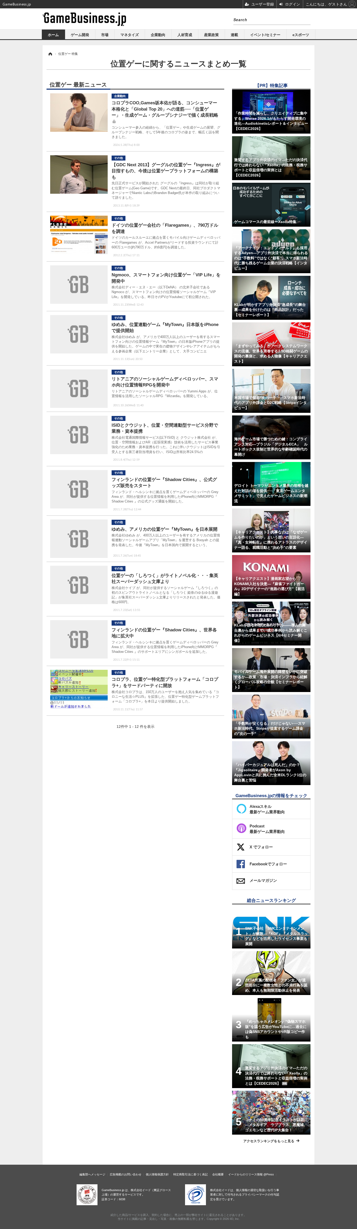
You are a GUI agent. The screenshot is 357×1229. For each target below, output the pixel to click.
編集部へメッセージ (92, 1174)
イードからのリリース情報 (245, 1174)
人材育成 (184, 35)
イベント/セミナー (265, 35)
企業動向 (158, 35)
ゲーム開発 (80, 35)
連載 (234, 35)
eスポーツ (300, 35)
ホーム (53, 35)
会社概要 (218, 1174)
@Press (268, 1174)
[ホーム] (50, 54)
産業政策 (211, 35)
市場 (104, 35)
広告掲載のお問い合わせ (125, 1174)
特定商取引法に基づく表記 (190, 1174)
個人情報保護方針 (157, 1174)
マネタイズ (129, 35)
